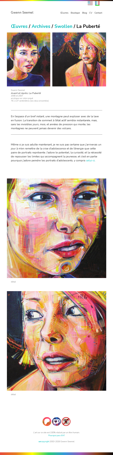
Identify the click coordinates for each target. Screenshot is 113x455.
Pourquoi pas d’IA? (56, 435)
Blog (84, 12)
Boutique (75, 12)
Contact (98, 12)
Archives (41, 26)
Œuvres (64, 12)
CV (90, 12)
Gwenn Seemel (22, 12)
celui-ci (90, 160)
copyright (44, 441)
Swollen (63, 26)
